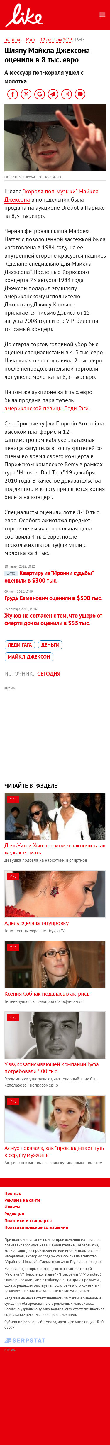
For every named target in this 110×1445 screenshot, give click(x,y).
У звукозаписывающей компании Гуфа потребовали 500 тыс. (51, 1067)
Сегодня (48, 673)
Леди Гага (20, 645)
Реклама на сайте (22, 1200)
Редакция (14, 1214)
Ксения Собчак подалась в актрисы (47, 993)
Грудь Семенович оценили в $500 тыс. (53, 598)
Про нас (12, 1193)
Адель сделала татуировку (36, 923)
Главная (12, 39)
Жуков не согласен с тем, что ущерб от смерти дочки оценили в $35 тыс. (53, 619)
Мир (30, 39)
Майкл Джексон (29, 657)
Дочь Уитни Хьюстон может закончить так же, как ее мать (55, 849)
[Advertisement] (55, 734)
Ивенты (12, 1207)
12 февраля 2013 (56, 39)
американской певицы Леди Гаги (46, 408)
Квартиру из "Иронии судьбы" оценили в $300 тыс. (49, 576)
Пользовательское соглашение (36, 1227)
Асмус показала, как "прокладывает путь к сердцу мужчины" (54, 1151)
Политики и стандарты (28, 1220)
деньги (50, 645)
